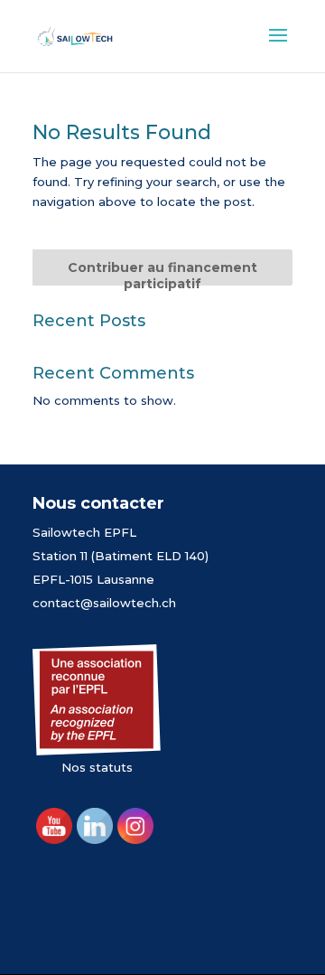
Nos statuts (97, 767)
